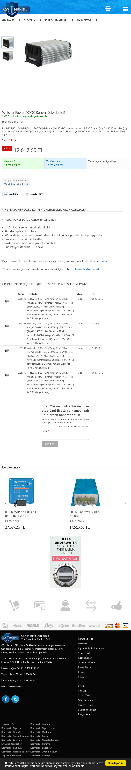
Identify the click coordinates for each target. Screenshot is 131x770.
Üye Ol (81, 685)
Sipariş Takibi (84, 653)
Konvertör (83, 20)
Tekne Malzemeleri (87, 269)
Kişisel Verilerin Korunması (91, 648)
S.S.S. (81, 676)
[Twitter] (15, 698)
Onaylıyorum (115, 763)
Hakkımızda (83, 643)
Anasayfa (7, 20)
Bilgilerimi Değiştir (87, 709)
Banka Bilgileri (85, 667)
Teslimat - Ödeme (86, 662)
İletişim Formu (85, 714)
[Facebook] (5, 698)
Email (45, 431)
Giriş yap (82, 690)
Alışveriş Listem (85, 704)
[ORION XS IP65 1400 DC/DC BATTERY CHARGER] (21, 491)
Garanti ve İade (85, 638)
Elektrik (29, 20)
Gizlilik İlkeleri (85, 657)
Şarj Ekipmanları (55, 20)
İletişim (81, 672)
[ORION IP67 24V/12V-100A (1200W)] (86, 491)
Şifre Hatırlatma (85, 700)
